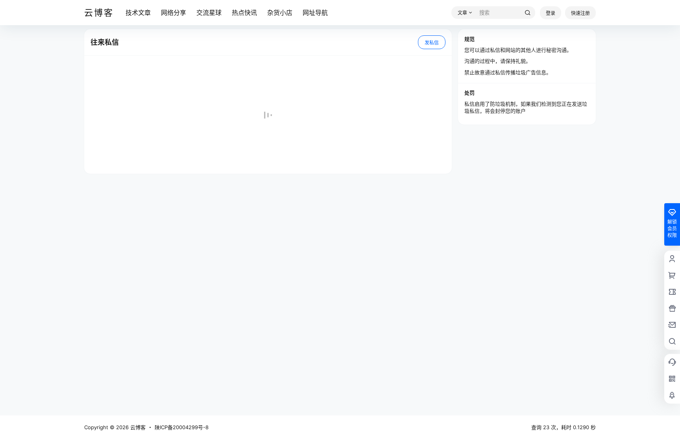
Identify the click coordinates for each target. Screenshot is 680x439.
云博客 (137, 427)
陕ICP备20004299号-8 (182, 427)
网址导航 (315, 13)
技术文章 (138, 13)
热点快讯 (244, 13)
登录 (550, 13)
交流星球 (209, 13)
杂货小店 (279, 13)
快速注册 (580, 13)
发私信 (432, 43)
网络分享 (173, 13)
